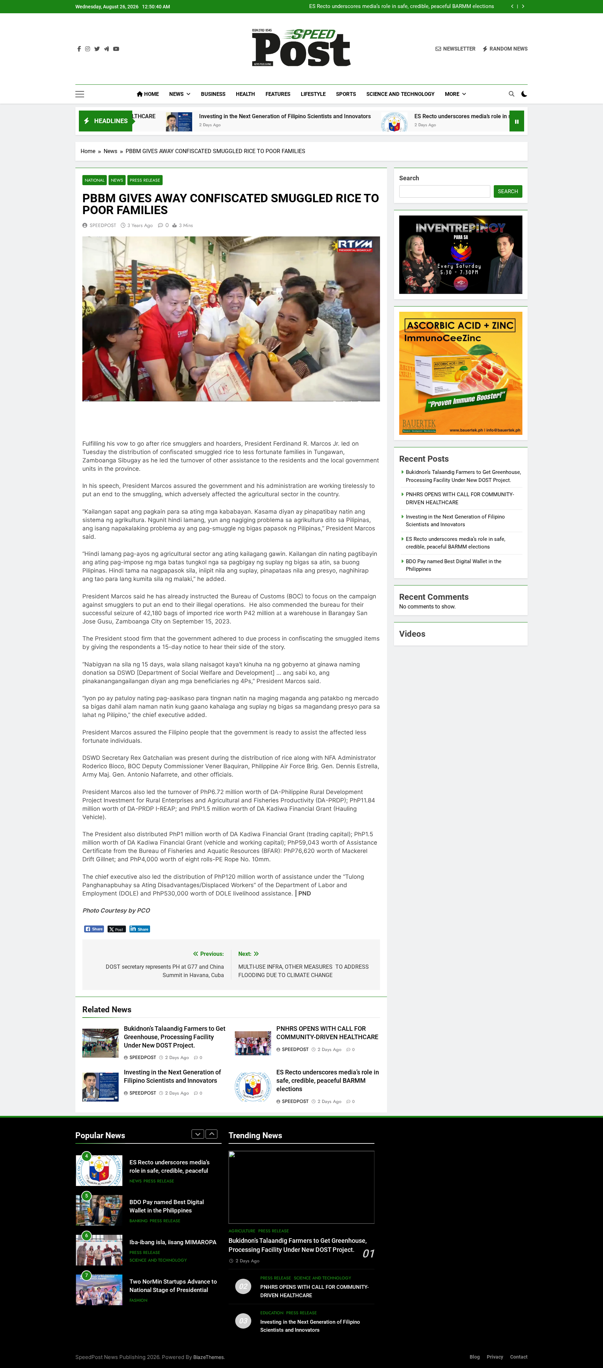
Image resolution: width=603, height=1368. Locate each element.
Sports (346, 94)
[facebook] (79, 49)
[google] (106, 49)
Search (409, 178)
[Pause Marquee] (516, 121)
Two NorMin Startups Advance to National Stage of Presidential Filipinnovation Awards (173, 1290)
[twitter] (97, 49)
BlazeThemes (208, 1357)
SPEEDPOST (103, 225)
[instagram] (87, 49)
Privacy (495, 1357)
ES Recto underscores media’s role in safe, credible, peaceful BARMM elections (401, 6)
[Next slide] (523, 6)
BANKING (138, 1221)
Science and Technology (400, 94)
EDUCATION (271, 1313)
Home (151, 94)
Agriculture (242, 1231)
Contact (519, 1357)
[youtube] (116, 49)
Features (278, 94)
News (176, 94)
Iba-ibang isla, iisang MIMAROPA (172, 1242)
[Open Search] (511, 94)
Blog (475, 1357)
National (94, 180)
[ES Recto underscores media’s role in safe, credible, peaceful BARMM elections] (322, 125)
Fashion (138, 1300)
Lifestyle (313, 94)
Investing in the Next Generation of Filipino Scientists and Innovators (212, 116)
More (452, 94)
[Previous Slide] (512, 6)
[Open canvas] (79, 94)
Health (245, 94)
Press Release (145, 180)
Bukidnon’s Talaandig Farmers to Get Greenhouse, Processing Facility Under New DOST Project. (174, 1037)
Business (213, 94)
